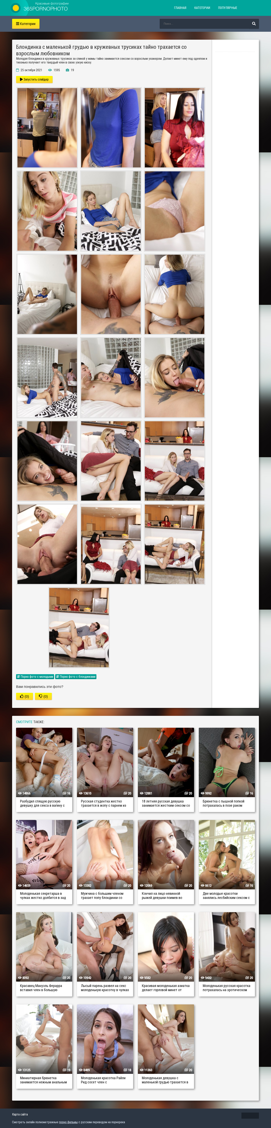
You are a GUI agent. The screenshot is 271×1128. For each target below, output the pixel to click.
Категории (202, 8)
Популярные (227, 8)
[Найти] (254, 24)
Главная (180, 8)
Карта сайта (20, 1114)
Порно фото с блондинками (77, 677)
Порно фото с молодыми (36, 677)
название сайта (40, 8)
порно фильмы (68, 1122)
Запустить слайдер (36, 79)
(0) (26, 696)
